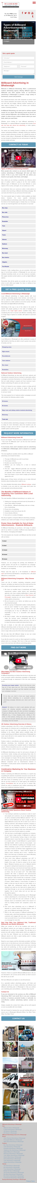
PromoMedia (9, 783)
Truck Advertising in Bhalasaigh (12, 1169)
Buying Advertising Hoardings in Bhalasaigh (14, 1179)
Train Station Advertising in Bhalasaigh (14, 1155)
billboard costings (26, 484)
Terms (33, 1181)
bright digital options (16, 310)
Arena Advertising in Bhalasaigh (12, 1158)
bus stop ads (8, 125)
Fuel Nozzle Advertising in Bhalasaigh (14, 1177)
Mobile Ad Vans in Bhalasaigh (12, 1170)
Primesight (7, 597)
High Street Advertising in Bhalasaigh (14, 1141)
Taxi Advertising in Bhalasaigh (12, 1165)
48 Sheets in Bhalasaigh (10, 1131)
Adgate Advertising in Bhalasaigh (12, 1162)
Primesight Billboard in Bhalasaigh (13, 1139)
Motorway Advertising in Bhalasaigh (13, 1153)
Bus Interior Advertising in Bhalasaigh (14, 1176)
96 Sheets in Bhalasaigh (10, 1133)
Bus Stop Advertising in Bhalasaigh (13, 1145)
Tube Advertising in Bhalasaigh (12, 1146)
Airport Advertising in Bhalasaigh (12, 1157)
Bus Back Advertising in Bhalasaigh (13, 1174)
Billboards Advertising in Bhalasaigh (12, 1124)
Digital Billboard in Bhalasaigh (12, 1152)
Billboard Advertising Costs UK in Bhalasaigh (14, 1134)
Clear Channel (29, 595)
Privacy (28, 1181)
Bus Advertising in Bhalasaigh (12, 1167)
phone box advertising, (19, 125)
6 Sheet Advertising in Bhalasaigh (13, 1129)
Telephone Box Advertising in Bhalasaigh (15, 1150)
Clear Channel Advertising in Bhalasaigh (14, 1138)
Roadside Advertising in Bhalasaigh (13, 1148)
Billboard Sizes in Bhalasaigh (11, 1127)
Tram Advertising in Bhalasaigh (12, 1160)
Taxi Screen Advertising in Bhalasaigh (14, 1172)
